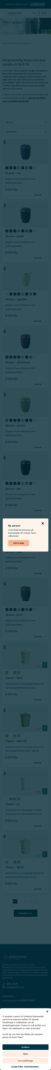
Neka (25, 1054)
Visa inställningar (25, 1061)
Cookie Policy (17, 1066)
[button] (47, 1011)
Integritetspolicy (31, 1066)
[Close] (43, 522)
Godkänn (25, 1047)
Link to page (18, 543)
